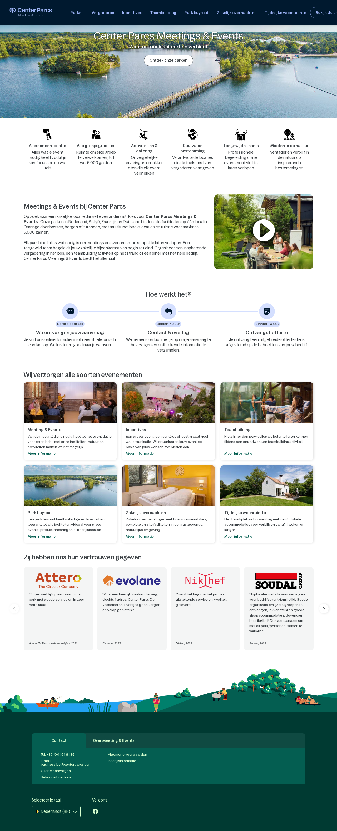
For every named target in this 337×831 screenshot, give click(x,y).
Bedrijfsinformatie (122, 761)
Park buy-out (196, 13)
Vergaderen (103, 13)
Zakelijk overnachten (237, 13)
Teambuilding (163, 13)
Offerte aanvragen (56, 771)
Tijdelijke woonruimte (285, 13)
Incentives (132, 13)
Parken (77, 13)
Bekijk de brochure (56, 777)
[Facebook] (95, 812)
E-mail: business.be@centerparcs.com (66, 763)
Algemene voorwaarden (127, 755)
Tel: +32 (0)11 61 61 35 (58, 755)
